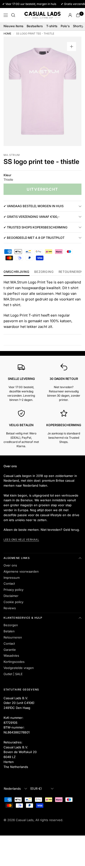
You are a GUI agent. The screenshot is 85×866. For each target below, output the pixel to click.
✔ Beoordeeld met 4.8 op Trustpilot (34, 238)
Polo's (65, 26)
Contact (9, 583)
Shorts (77, 26)
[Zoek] (13, 15)
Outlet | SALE (13, 674)
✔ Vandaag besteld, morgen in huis (34, 206)
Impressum (12, 577)
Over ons (10, 565)
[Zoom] (71, 46)
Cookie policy (13, 602)
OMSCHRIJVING (17, 272)
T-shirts (51, 26)
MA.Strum (12, 155)
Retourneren (13, 637)
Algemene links (17, 558)
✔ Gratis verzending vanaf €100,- (32, 217)
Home (7, 33)
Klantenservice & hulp (23, 617)
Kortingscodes (14, 662)
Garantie (10, 650)
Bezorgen (11, 625)
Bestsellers (35, 26)
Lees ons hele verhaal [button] (21, 539)
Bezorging (44, 272)
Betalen (9, 631)
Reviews (10, 608)
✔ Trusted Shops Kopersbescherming (36, 227)
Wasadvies (11, 655)
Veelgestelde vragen (19, 668)
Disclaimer (11, 596)
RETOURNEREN (71, 272)
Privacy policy (13, 590)
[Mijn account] (70, 15)
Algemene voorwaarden (21, 571)
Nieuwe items (13, 26)
